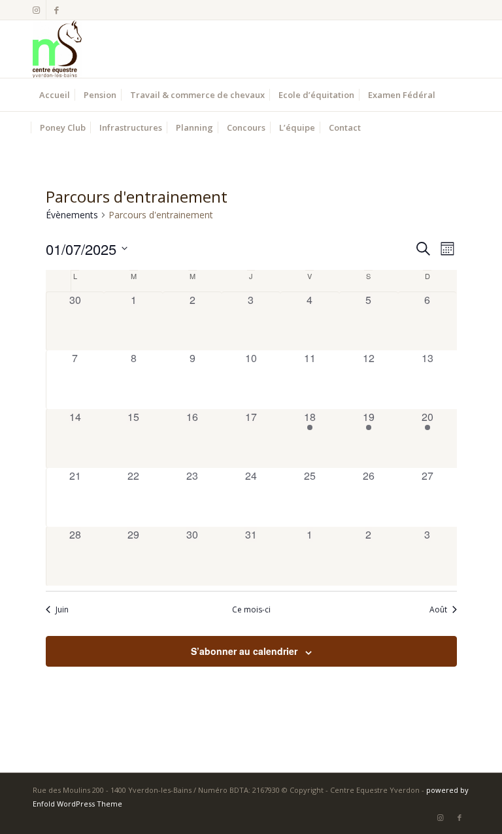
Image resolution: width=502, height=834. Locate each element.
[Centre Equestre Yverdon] (57, 49)
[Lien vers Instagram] (36, 10)
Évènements (72, 214)
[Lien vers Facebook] (56, 10)
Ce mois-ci (251, 610)
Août (438, 610)
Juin (62, 610)
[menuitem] (54, 94)
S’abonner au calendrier (244, 651)
